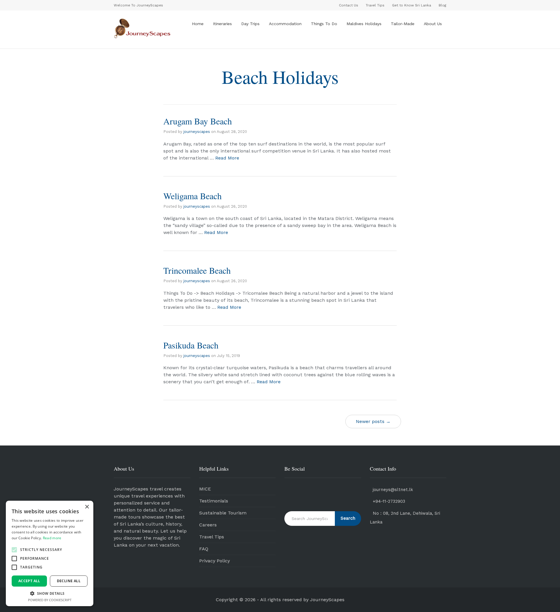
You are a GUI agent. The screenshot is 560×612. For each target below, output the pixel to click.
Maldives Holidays (364, 23)
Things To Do (324, 23)
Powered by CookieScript (49, 600)
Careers (208, 525)
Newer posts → (373, 421)
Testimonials (213, 501)
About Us (433, 23)
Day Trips (250, 23)
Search (348, 518)
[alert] (49, 553)
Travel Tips (211, 537)
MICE (205, 489)
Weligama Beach (192, 196)
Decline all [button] (68, 580)
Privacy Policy (214, 561)
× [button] (87, 507)
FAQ (203, 549)
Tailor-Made (402, 23)
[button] (14, 550)
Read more (52, 537)
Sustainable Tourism (222, 513)
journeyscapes (196, 131)
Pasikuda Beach (190, 345)
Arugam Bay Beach (197, 121)
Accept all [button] (29, 580)
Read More (227, 158)
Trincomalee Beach (197, 270)
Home (198, 23)
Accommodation (285, 23)
